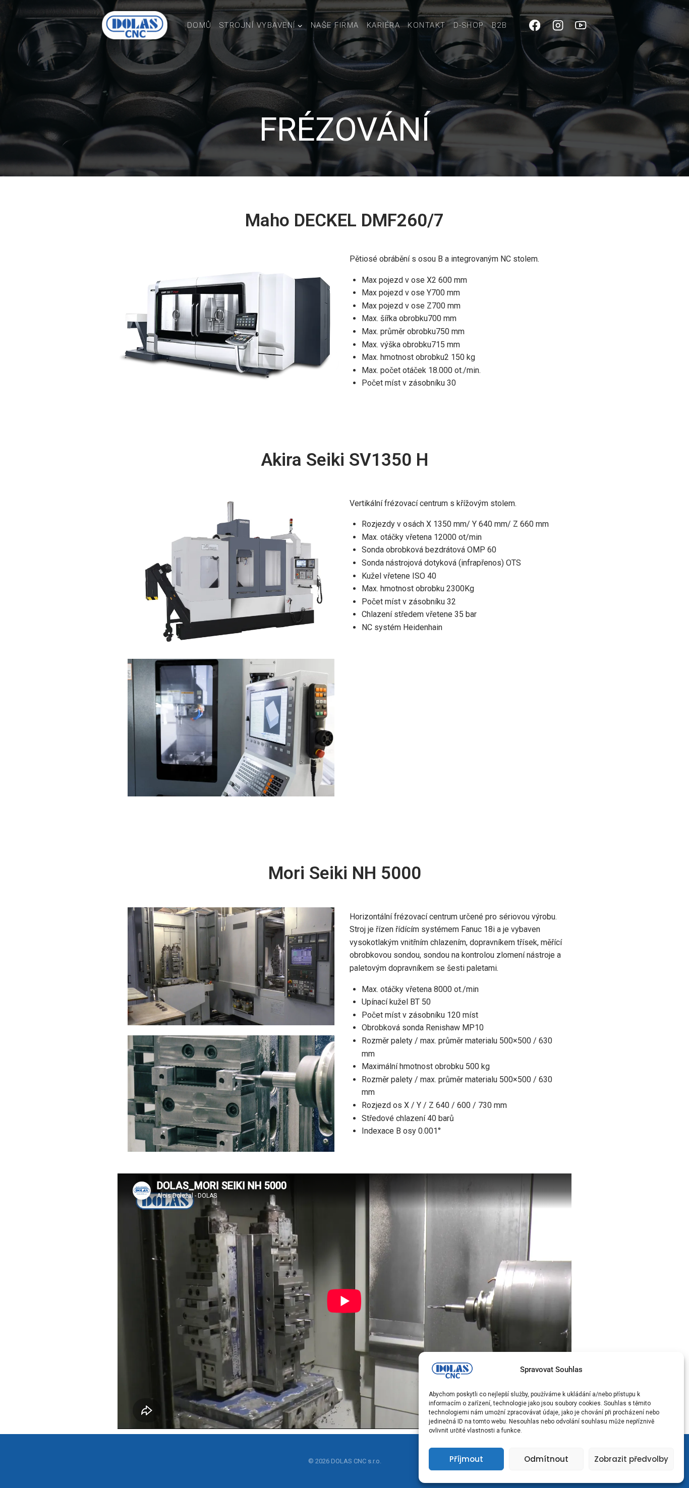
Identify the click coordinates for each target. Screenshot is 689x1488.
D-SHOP (468, 25)
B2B (499, 25)
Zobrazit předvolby (631, 1459)
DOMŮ (199, 25)
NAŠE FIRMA (335, 25)
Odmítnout (546, 1459)
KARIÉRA (383, 25)
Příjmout (466, 1459)
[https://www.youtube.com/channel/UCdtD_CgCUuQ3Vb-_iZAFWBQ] (580, 25)
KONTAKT (427, 25)
